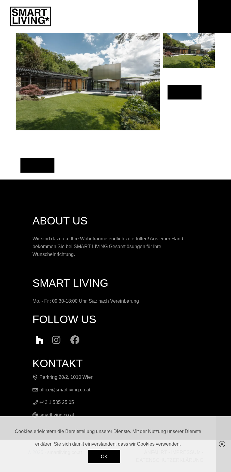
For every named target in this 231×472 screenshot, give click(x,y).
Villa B (37, 165)
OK (104, 456)
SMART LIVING (91, 246)
